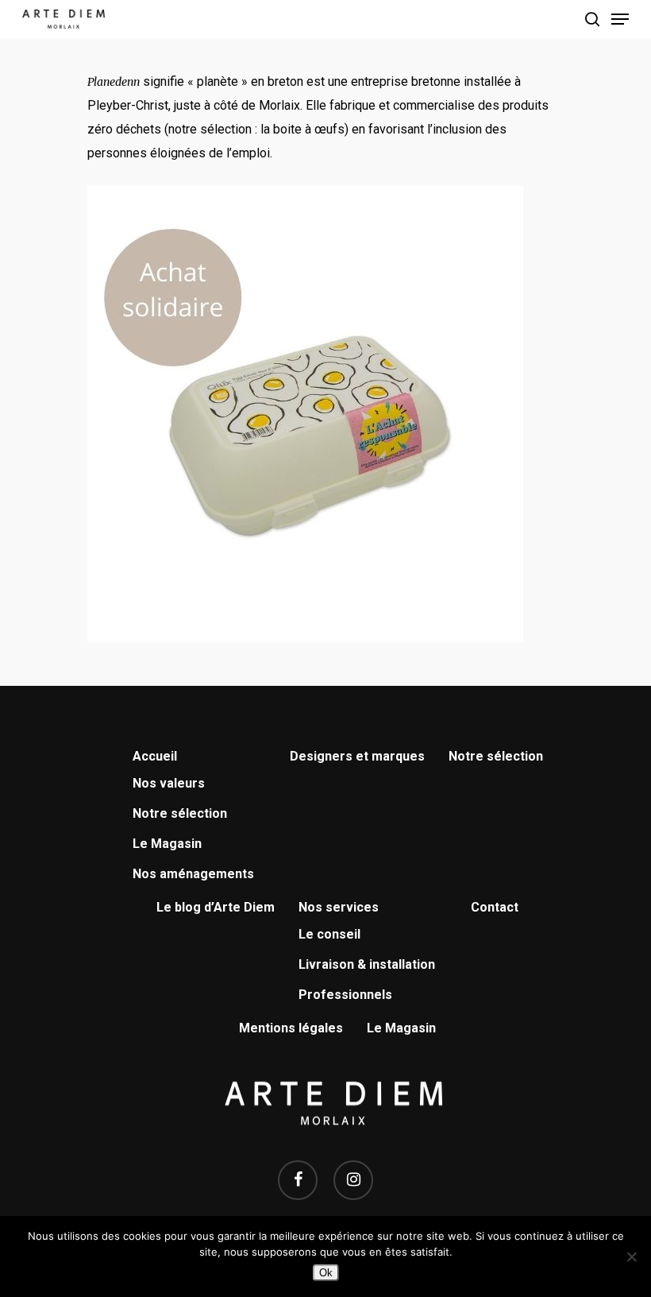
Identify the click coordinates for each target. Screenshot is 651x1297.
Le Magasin (167, 843)
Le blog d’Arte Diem (215, 907)
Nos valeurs (169, 783)
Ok (326, 1273)
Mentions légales (291, 1028)
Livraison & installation (367, 964)
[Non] (631, 1256)
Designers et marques (357, 756)
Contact (494, 907)
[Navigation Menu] (620, 19)
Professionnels (345, 994)
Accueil (155, 756)
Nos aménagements (193, 873)
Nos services (339, 907)
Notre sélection (180, 813)
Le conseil (329, 934)
